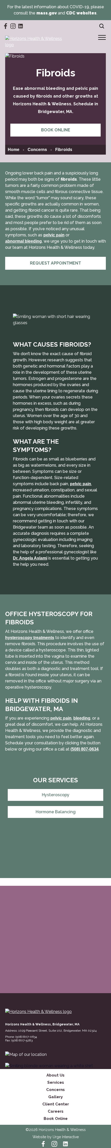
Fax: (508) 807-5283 (19, 1040)
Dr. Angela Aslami (30, 558)
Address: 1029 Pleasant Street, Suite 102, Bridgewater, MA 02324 (55, 1030)
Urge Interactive (66, 1137)
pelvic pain (54, 235)
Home (13, 149)
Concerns (37, 149)
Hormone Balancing (56, 811)
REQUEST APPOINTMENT (55, 263)
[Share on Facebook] (48, 852)
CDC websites (81, 13)
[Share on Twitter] (54, 852)
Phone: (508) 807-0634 (21, 1037)
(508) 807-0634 (84, 749)
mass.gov (46, 13)
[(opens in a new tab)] (26, 1054)
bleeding (81, 718)
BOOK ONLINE (55, 129)
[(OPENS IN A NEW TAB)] (61, 852)
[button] (102, 37)
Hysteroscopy (55, 794)
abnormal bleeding (23, 241)
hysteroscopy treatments (29, 637)
